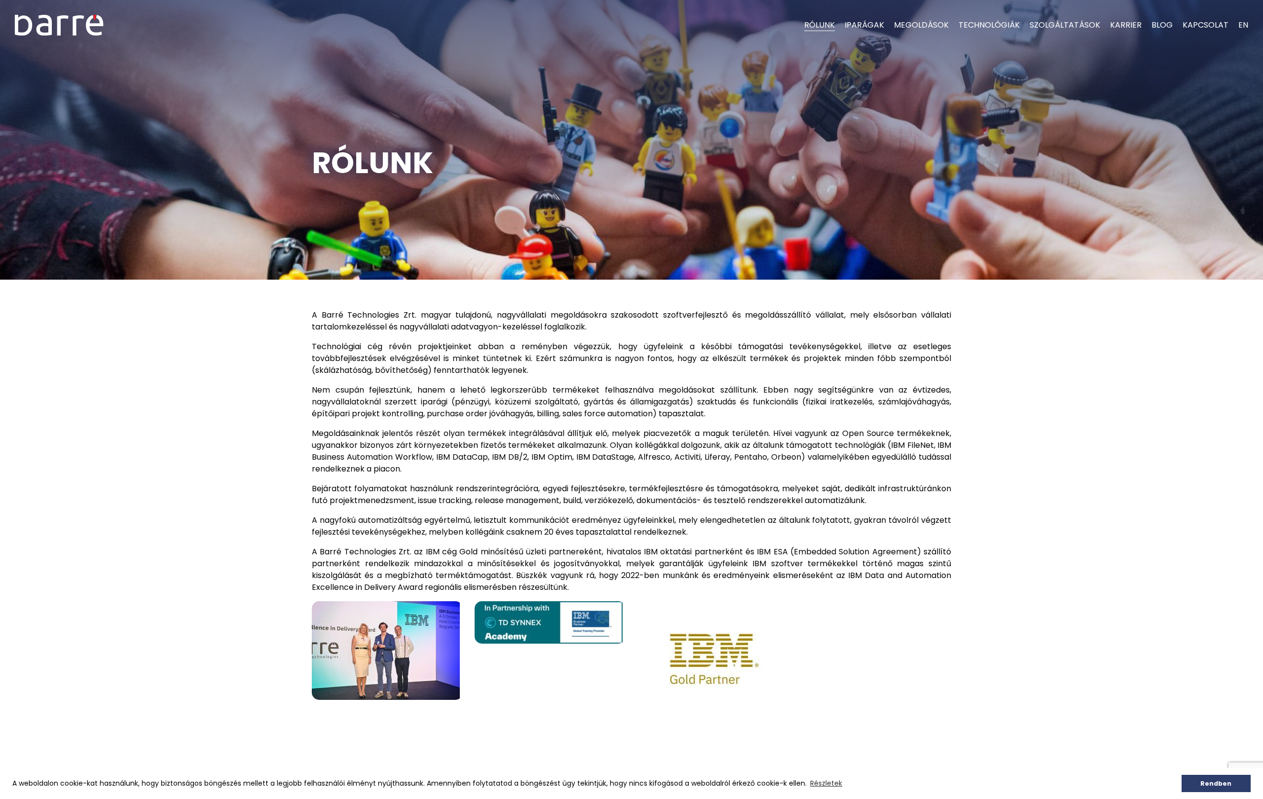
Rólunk (819, 25)
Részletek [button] (826, 783)
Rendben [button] (1215, 783)
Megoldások (921, 25)
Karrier (1126, 25)
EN (1243, 25)
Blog (1162, 25)
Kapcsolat (1205, 25)
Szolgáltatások (1065, 25)
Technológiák (989, 25)
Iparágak (864, 25)
